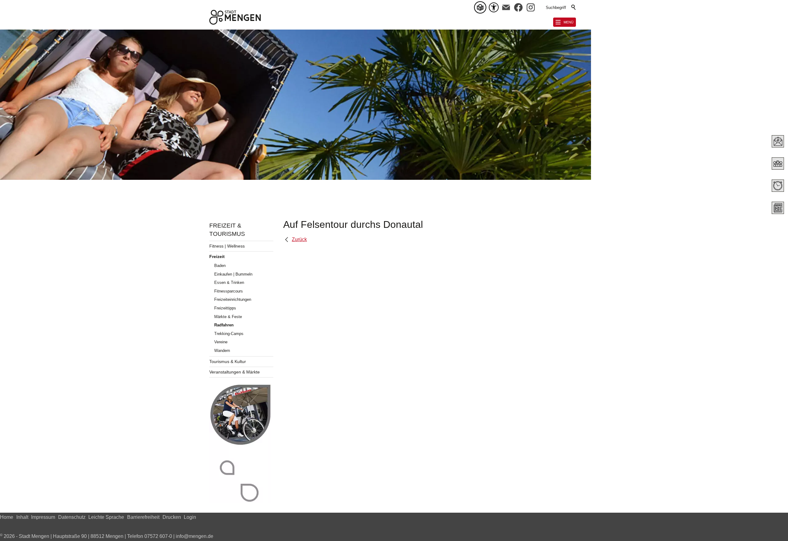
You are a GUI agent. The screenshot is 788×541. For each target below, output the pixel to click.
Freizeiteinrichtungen (232, 299)
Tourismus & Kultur (227, 361)
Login (190, 517)
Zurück (299, 239)
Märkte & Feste (228, 316)
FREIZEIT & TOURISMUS (227, 229)
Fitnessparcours (228, 291)
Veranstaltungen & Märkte (234, 371)
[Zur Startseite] (235, 17)
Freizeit (217, 256)
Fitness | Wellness (227, 246)
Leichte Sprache (106, 517)
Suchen (574, 7)
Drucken (172, 517)
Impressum (43, 517)
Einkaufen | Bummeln (233, 274)
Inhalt (22, 517)
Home (6, 517)
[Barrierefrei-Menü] (494, 7)
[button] (506, 7)
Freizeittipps (225, 308)
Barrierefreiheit (143, 517)
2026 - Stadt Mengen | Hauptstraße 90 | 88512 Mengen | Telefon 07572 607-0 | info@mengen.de (106, 536)
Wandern (222, 350)
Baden (220, 265)
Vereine (220, 342)
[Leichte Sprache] (481, 7)
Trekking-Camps (228, 333)
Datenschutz (72, 517)
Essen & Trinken (229, 282)
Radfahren (224, 325)
